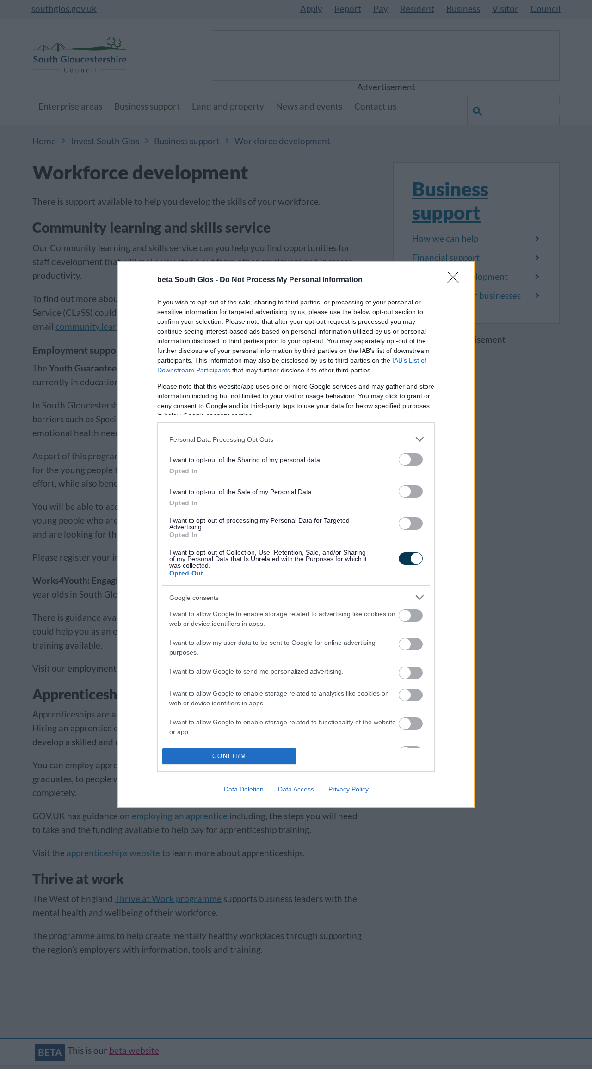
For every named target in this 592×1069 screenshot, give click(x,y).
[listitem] (296, 439)
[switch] (411, 459)
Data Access (296, 789)
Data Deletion (244, 789)
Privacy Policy (348, 789)
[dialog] (296, 534)
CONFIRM (229, 756)
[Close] (456, 280)
